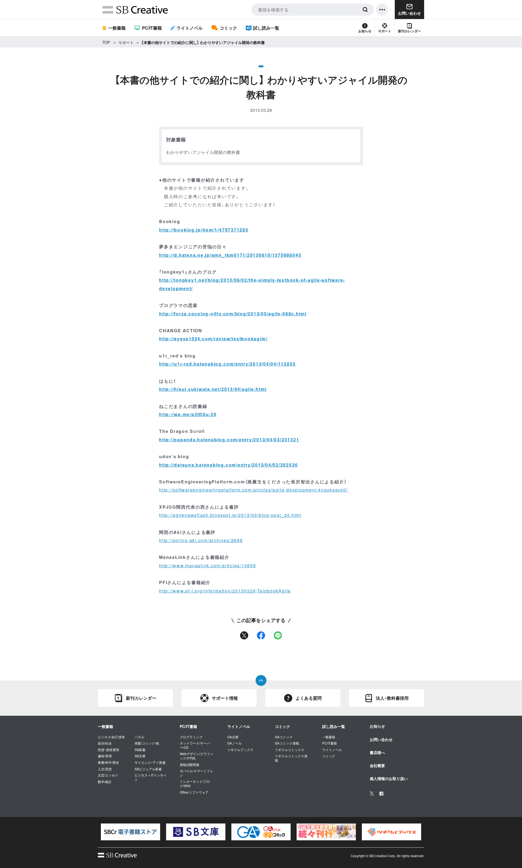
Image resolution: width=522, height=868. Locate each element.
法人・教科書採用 (392, 698)
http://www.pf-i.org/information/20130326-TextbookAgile (225, 591)
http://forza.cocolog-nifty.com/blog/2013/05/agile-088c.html (233, 314)
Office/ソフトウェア (194, 792)
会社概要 (377, 765)
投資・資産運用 (108, 749)
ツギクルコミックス (289, 749)
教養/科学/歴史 (108, 762)
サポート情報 (225, 698)
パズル (139, 737)
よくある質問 (309, 698)
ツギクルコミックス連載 (291, 758)
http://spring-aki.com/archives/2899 (201, 540)
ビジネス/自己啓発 (111, 737)
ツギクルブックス (240, 749)
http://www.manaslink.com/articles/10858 (207, 565)
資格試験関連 (189, 764)
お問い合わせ (381, 739)
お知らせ (364, 30)
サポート (384, 30)
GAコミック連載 (287, 743)
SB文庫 (140, 756)
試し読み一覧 (266, 28)
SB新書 (140, 749)
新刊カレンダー (409, 30)
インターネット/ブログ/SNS (195, 783)
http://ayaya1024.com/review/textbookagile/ (213, 338)
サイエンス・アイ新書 (150, 762)
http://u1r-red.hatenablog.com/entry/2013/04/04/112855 (227, 364)
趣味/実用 (105, 756)
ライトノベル (189, 28)
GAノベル (234, 743)
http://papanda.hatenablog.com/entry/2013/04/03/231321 (229, 439)
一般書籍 (117, 28)
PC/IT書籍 (151, 28)
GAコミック (284, 737)
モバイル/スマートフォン (196, 773)
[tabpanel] (130, 831)
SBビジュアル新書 (148, 769)
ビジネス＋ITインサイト (151, 777)
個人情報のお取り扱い (389, 778)
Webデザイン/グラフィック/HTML (196, 756)
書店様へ (377, 752)
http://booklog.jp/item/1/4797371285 (203, 230)
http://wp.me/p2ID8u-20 (188, 414)
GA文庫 (232, 737)
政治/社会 (105, 743)
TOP (106, 42)
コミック (228, 28)
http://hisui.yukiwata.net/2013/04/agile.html (212, 389)
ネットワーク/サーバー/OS (195, 745)
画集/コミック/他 (147, 743)
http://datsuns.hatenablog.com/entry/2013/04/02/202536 (228, 465)
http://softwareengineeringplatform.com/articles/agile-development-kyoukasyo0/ (253, 490)
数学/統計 (105, 782)
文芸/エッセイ (108, 775)
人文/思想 (105, 769)
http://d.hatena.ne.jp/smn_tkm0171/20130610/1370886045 (230, 255)
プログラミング (191, 737)
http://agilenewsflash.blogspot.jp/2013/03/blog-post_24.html (230, 515)
